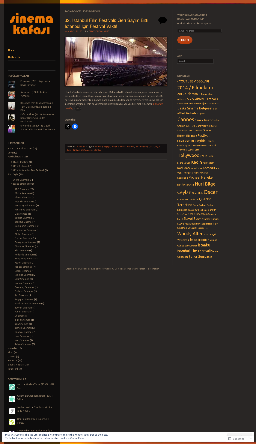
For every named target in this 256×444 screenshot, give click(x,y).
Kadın (196, 162)
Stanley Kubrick (210, 218)
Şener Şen (196, 256)
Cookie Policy (77, 438)
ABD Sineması (22, 189)
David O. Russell (194, 131)
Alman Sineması (23, 197)
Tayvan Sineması (23, 307)
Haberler (12, 348)
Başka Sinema (187, 108)
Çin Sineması (21, 214)
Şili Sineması (21, 315)
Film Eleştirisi (197, 140)
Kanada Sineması (23, 267)
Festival (130, 146)
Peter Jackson (190, 199)
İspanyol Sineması (24, 332)
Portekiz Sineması (24, 291)
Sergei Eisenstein (198, 213)
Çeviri (11, 152)
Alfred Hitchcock (206, 99)
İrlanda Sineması (23, 328)
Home (11, 50)
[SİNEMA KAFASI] (31, 39)
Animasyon (194, 104)
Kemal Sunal (196, 168)
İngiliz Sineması (23, 320)
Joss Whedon (141, 146)
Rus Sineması (21, 295)
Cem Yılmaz (203, 120)
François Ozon (199, 146)
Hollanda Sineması (24, 254)
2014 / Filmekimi (19, 162)
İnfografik (13, 369)
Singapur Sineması (24, 299)
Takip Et (185, 40)
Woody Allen (190, 233)
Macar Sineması (23, 271)
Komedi (208, 168)
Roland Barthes (195, 210)
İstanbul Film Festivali (194, 251)
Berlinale (98, 146)
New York (190, 185)
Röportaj (12, 360)
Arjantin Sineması (24, 201)
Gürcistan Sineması (24, 246)
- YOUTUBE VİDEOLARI (193, 81)
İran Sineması (21, 324)
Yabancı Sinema (19, 184)
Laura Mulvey (194, 173)
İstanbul (97, 150)
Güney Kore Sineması (26, 242)
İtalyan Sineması (23, 344)
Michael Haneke (201, 177)
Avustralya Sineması (25, 205)
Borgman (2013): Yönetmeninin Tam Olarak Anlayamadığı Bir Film (36, 107)
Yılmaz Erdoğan (198, 239)
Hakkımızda (14, 57)
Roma (204, 210)
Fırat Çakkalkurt (99, 31)
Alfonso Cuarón (186, 99)
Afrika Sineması (23, 193)
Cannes (185, 119)
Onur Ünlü (197, 193)
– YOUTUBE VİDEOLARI (20, 148)
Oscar (151, 146)
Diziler (207, 130)
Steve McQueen (186, 223)
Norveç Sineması (23, 283)
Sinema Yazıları (16, 364)
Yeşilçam (182, 239)
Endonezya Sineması (25, 230)
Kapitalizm (208, 162)
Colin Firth (190, 126)
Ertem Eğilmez (187, 135)
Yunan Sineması (23, 311)
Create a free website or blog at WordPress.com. (90, 269)
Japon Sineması (23, 262)
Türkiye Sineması (20, 180)
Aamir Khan (207, 94)
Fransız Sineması (23, 238)
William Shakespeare (82, 150)
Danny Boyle (203, 125)
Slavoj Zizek (192, 218)
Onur (19, 419)
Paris (179, 199)
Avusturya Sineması (25, 209)
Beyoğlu (107, 146)
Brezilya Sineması (24, 222)
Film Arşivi (13, 174)
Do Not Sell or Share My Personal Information (137, 269)
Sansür (212, 209)
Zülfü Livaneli (191, 246)
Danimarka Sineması (25, 226)
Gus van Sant (193, 150)
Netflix (181, 184)
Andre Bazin (182, 104)
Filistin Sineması (23, 234)
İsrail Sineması (22, 336)
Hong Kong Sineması (25, 258)
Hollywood (188, 155)
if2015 (203, 155)
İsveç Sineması (22, 340)
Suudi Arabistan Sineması (28, 303)
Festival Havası (15, 156)
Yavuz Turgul (210, 234)
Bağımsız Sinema (209, 103)
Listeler (12, 356)
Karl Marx (183, 168)
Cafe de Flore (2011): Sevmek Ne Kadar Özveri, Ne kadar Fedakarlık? (37, 118)
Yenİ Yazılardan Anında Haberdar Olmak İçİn (192, 16)
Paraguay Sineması (24, 287)
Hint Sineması (22, 250)
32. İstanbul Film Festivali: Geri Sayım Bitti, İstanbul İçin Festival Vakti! (107, 23)
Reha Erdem (199, 205)
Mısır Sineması (22, 279)
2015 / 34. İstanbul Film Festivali (27, 170)
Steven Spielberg (204, 224)
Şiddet (208, 256)
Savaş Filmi (182, 214)
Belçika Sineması (23, 218)
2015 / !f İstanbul (20, 166)
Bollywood (201, 113)
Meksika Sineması (24, 275)
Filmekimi (182, 140)
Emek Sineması (119, 146)
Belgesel (205, 108)
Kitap (10, 352)
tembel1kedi (23, 407)
